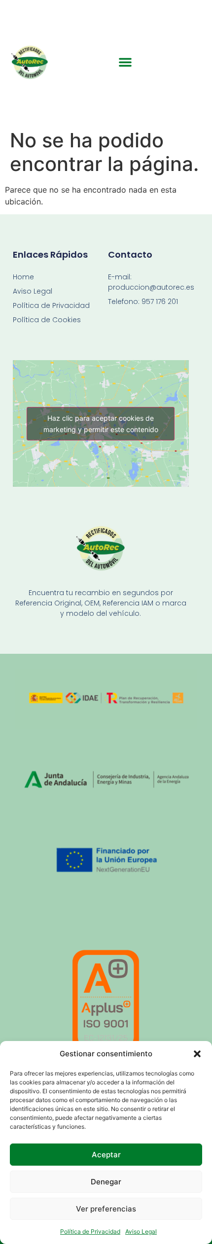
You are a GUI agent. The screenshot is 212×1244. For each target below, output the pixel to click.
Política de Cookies (47, 320)
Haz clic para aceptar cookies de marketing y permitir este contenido (100, 424)
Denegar (106, 1181)
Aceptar (106, 1154)
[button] (197, 1054)
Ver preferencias (106, 1208)
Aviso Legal (141, 1231)
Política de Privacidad (90, 1231)
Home (23, 277)
